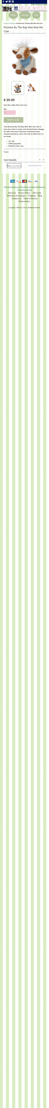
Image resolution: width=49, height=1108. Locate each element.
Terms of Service (30, 199)
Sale (30, 190)
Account (25, 15)
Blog (40, 196)
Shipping (32, 196)
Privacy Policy (24, 193)
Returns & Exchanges (16, 196)
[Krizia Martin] (24, 10)
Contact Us (16, 199)
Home (6, 23)
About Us (12, 193)
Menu (13, 15)
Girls (21, 187)
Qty (5, 109)
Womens (8, 187)
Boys (26, 187)
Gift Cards (37, 193)
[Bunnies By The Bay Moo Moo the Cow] (17, 88)
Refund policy (24, 201)
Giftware (40, 187)
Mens (15, 187)
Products (12, 23)
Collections (22, 190)
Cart (36, 15)
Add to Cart (13, 120)
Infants (33, 187)
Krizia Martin (23, 207)
